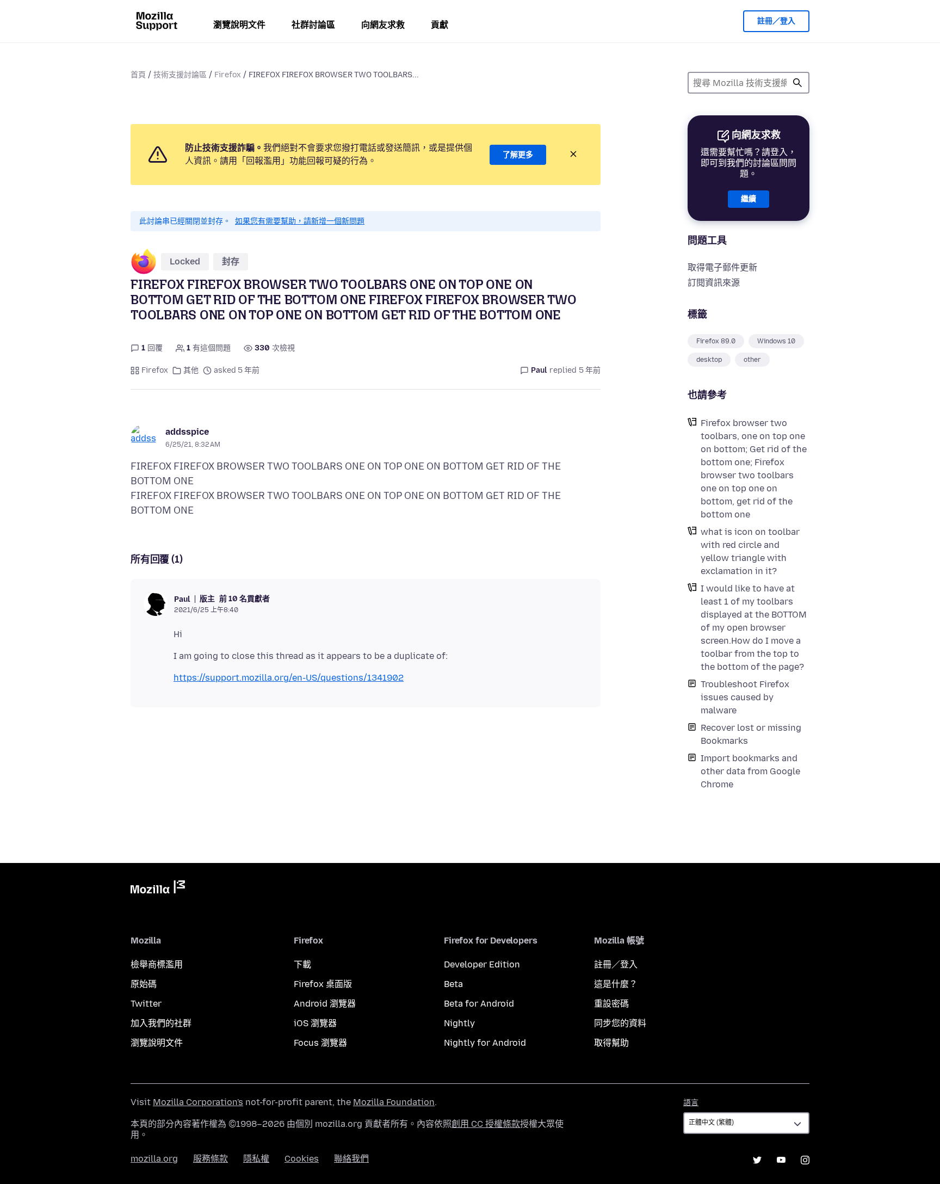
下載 (302, 964)
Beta (453, 984)
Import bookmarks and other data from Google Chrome (750, 771)
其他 (191, 370)
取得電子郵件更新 (722, 267)
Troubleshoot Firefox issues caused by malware (745, 697)
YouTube (781, 1160)
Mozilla (158, 889)
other (752, 359)
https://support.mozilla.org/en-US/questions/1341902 (289, 678)
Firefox (227, 74)
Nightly (459, 1023)
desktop (709, 359)
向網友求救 (383, 25)
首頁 (138, 74)
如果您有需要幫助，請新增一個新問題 (299, 221)
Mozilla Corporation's (198, 1102)
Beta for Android (479, 1003)
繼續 (748, 198)
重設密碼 (611, 1003)
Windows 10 (776, 341)
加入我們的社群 (161, 1023)
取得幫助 (611, 1043)
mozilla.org (154, 1159)
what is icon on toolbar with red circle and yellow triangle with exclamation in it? (750, 551)
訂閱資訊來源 (714, 283)
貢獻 (439, 25)
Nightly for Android (485, 1043)
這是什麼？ (616, 984)
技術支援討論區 (180, 74)
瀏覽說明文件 (239, 25)
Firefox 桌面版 (323, 984)
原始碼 (144, 984)
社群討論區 (313, 25)
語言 (690, 1102)
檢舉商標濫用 (157, 964)
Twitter (146, 1003)
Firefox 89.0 (715, 341)
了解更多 (518, 154)
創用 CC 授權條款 (486, 1124)
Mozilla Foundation (394, 1102)
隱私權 (256, 1159)
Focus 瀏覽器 (320, 1043)
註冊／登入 (776, 21)
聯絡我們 (351, 1159)
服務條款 (210, 1159)
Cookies (302, 1159)
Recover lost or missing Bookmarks (751, 734)
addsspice (187, 432)
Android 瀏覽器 (325, 1003)
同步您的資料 (620, 1023)
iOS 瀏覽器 (315, 1023)
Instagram (805, 1160)
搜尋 (797, 82)
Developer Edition (482, 964)
